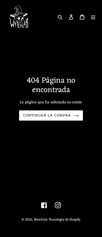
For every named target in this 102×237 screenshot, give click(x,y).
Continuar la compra (47, 115)
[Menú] (93, 17)
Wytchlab (41, 220)
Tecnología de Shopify (65, 220)
